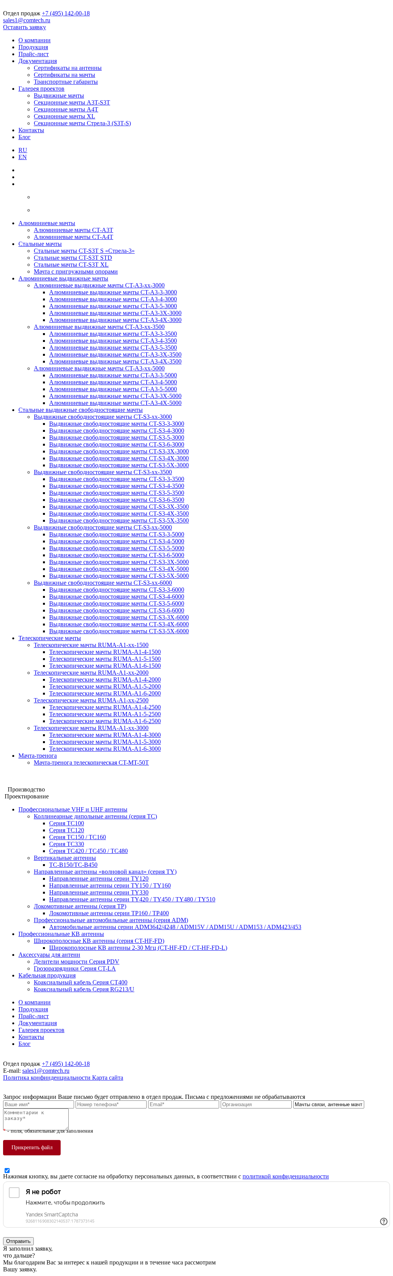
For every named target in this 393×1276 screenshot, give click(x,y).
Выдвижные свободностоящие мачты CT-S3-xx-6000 (103, 582)
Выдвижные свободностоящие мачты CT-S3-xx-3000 (103, 416)
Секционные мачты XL (64, 116)
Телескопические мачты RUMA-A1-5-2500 (105, 714)
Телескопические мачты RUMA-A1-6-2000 (105, 693)
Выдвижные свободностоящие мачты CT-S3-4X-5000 (119, 569)
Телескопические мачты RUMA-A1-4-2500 (105, 707)
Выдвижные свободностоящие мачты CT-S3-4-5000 (116, 541)
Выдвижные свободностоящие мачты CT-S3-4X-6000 (119, 624)
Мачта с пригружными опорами (76, 271)
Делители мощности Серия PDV (76, 961)
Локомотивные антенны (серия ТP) (80, 906)
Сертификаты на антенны (68, 68)
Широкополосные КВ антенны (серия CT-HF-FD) (99, 941)
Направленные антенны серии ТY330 (99, 892)
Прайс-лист (33, 54)
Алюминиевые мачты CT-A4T (73, 237)
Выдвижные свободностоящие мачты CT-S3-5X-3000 (119, 465)
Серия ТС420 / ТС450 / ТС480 (88, 851)
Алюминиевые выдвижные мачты (63, 278)
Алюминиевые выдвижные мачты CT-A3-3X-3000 (115, 313)
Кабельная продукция (47, 975)
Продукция (33, 47)
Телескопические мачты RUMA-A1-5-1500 (105, 658)
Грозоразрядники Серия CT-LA (75, 968)
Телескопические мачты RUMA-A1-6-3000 (105, 748)
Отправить (18, 1241)
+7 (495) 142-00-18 (66, 13)
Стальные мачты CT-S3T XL (71, 264)
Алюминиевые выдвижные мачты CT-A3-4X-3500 (115, 361)
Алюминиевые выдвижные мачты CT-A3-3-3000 (113, 292)
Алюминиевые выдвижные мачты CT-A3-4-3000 (113, 299)
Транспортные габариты (66, 81)
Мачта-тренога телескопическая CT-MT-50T (91, 762)
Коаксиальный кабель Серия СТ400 (80, 982)
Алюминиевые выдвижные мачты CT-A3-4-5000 (113, 382)
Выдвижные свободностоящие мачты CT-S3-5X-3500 (119, 520)
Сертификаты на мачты (64, 74)
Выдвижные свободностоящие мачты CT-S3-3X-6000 (119, 617)
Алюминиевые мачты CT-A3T (73, 230)
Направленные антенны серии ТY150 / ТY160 (110, 885)
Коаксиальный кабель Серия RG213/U (84, 989)
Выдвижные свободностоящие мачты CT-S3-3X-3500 (119, 506)
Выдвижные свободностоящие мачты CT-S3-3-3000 (116, 423)
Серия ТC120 (66, 830)
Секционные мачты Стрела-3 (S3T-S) (82, 123)
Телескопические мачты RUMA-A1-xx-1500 (91, 645)
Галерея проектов (41, 88)
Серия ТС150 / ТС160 (77, 837)
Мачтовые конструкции (34, 775)
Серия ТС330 (66, 844)
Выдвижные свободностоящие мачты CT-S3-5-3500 (116, 492)
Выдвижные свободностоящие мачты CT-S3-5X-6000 (119, 631)
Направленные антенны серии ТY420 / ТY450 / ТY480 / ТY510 (132, 899)
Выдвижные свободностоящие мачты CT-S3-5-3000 (116, 437)
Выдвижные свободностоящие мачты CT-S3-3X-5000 (119, 562)
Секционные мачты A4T (66, 109)
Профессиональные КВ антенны (61, 934)
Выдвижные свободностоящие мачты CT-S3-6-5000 (116, 555)
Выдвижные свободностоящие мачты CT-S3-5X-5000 (119, 575)
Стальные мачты (40, 244)
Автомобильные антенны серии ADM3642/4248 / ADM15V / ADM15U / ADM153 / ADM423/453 (175, 927)
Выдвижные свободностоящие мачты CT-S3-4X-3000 (119, 458)
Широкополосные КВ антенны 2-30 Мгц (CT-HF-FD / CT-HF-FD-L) (138, 947)
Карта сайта (107, 1077)
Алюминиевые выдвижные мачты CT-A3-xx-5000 (99, 368)
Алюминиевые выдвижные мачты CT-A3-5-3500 (113, 347)
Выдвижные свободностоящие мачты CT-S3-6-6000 (116, 610)
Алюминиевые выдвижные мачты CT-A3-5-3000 (113, 306)
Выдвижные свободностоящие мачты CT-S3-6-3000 (116, 444)
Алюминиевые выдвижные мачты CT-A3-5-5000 (113, 389)
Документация (37, 61)
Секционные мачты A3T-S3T (72, 102)
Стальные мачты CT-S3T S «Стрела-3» (84, 250)
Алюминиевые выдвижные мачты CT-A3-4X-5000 (115, 403)
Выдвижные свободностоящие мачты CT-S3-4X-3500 (119, 513)
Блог (24, 137)
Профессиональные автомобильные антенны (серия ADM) (111, 920)
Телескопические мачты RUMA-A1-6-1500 (105, 665)
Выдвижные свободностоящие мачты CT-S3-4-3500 (116, 486)
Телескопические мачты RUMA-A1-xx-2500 (91, 700)
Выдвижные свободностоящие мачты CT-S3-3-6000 (116, 589)
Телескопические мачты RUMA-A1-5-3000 (105, 741)
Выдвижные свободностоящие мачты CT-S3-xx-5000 (103, 527)
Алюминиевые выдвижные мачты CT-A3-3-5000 (113, 375)
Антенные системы (28, 782)
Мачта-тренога (37, 755)
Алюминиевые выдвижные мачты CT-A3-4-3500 (113, 340)
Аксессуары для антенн (49, 954)
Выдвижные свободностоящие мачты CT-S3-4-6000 (116, 596)
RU (22, 150)
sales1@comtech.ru (26, 20)
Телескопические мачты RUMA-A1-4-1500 (105, 652)
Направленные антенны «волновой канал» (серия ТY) (105, 871)
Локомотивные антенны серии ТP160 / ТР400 (109, 913)
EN (22, 157)
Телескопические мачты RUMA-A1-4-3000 (105, 735)
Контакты (31, 130)
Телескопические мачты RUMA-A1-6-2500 (105, 721)
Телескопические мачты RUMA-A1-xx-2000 (91, 672)
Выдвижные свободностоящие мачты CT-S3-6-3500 (116, 499)
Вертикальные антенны (65, 858)
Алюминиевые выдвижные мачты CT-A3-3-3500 (113, 333)
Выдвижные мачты (59, 95)
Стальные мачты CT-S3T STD (73, 257)
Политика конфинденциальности (47, 1077)
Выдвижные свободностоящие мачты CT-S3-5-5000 (116, 548)
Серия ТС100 (66, 823)
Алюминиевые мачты (46, 223)
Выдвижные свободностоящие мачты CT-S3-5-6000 (116, 603)
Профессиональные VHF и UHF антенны (72, 809)
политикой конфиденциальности (286, 1176)
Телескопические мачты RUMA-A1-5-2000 (105, 686)
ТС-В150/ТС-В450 (73, 864)
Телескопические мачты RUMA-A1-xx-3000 (91, 728)
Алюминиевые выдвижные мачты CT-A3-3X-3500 (115, 354)
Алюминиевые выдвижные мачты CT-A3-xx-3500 (99, 327)
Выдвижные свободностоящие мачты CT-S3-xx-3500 (103, 472)
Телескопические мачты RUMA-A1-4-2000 (105, 679)
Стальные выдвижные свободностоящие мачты (80, 410)
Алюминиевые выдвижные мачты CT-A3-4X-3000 (115, 320)
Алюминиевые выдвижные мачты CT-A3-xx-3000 (99, 285)
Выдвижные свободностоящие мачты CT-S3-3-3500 (116, 479)
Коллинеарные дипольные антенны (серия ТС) (95, 816)
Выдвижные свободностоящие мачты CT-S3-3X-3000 (119, 451)
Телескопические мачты (49, 638)
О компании (34, 40)
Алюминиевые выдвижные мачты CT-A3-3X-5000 (115, 396)
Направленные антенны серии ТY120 (99, 878)
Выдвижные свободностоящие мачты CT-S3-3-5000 (116, 534)
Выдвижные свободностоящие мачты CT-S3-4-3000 (116, 430)
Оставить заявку (24, 27)
